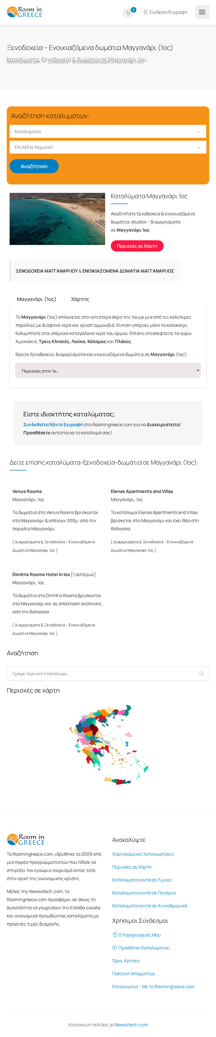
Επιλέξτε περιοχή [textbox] (34, 147)
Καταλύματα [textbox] (28, 131)
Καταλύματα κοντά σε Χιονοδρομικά (149, 906)
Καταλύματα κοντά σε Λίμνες (142, 880)
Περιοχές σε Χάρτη (132, 867)
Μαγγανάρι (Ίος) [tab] (37, 299)
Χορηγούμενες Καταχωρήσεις (143, 854)
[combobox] (108, 131)
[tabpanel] (108, 347)
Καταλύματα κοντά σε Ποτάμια (144, 893)
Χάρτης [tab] (80, 299)
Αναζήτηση (34, 166)
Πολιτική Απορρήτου (133, 973)
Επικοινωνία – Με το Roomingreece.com (153, 986)
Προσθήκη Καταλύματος (143, 948)
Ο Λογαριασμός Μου (139, 935)
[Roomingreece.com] (24, 11)
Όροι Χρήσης (126, 961)
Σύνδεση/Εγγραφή (168, 12)
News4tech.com (131, 1025)
